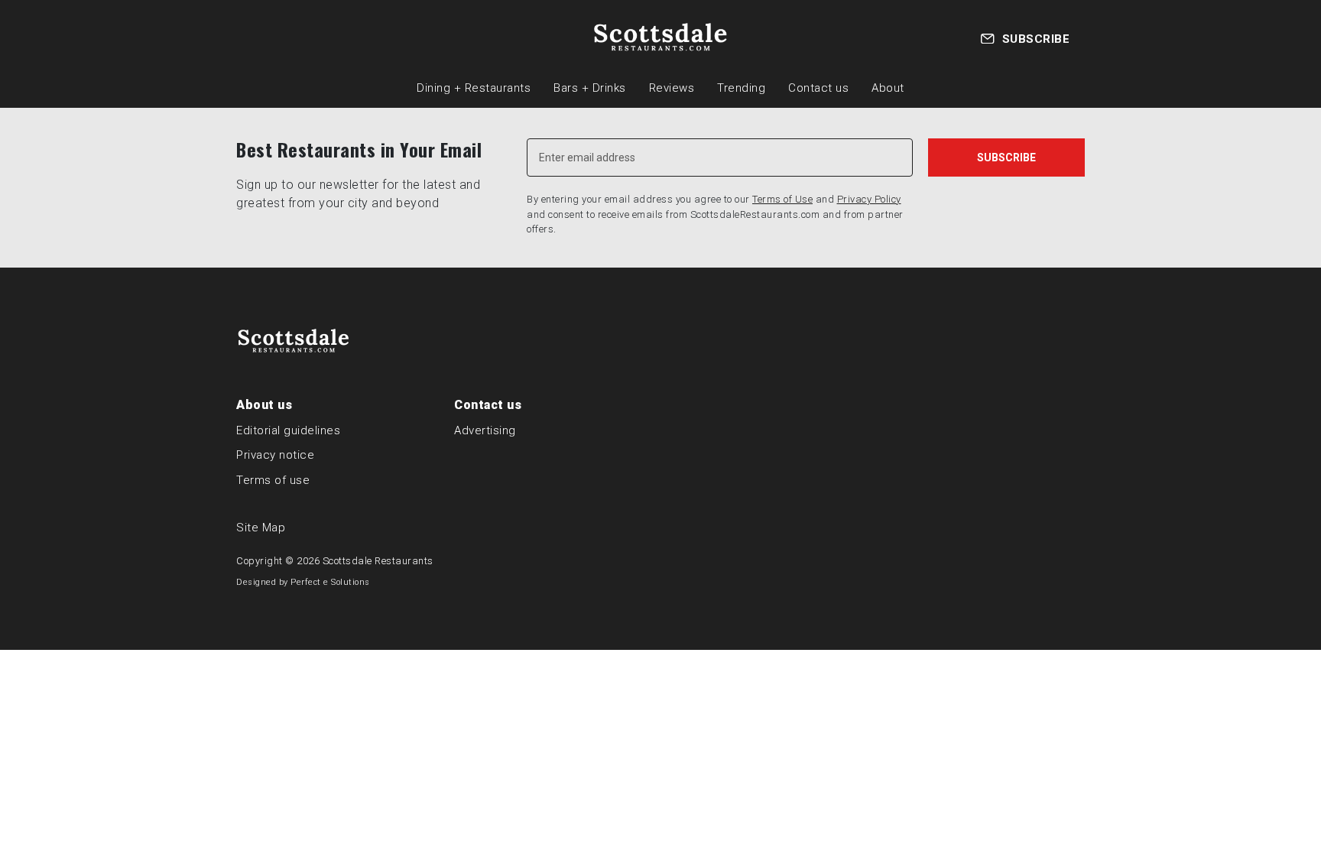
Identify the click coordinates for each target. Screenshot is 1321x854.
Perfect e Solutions (330, 582)
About (887, 88)
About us (264, 405)
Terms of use (273, 480)
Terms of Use (782, 199)
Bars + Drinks (589, 88)
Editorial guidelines (288, 430)
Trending (741, 88)
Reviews (672, 88)
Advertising (485, 430)
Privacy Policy (869, 199)
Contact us (818, 88)
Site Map (260, 527)
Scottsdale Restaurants (378, 561)
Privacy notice (275, 455)
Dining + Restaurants (474, 88)
